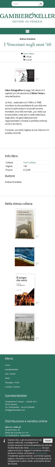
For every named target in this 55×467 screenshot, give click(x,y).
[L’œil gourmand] (24, 256)
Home (7, 365)
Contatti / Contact (12, 387)
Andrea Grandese (27, 39)
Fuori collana (28, 53)
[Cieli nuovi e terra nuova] (24, 224)
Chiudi (48, 440)
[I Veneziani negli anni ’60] (24, 75)
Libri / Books (10, 374)
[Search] (40, 3)
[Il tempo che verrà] (24, 290)
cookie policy (35, 447)
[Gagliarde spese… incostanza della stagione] (24, 327)
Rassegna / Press (12, 382)
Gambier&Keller (11, 369)
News (7, 378)
